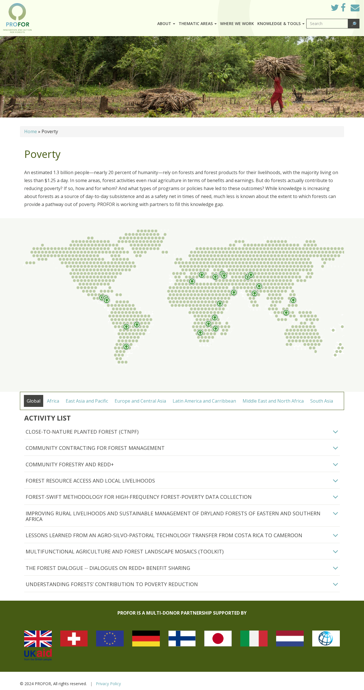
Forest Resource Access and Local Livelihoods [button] (90, 480)
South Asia (321, 401)
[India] (254, 293)
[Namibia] (200, 332)
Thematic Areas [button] (196, 23)
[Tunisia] (192, 281)
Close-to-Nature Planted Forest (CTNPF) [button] (82, 431)
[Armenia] (224, 275)
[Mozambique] (215, 328)
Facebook (347, 9)
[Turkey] (215, 276)
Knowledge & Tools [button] (279, 23)
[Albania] (201, 274)
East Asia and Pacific (87, 401)
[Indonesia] (286, 312)
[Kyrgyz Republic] (251, 274)
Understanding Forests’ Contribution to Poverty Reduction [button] (112, 584)
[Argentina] (126, 346)
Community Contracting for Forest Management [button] (95, 447)
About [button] (164, 23)
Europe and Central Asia (140, 401)
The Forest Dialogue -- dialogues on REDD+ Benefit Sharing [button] (108, 568)
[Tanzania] (214, 317)
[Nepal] (259, 286)
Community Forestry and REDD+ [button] (70, 464)
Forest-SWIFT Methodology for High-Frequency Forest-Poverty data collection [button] (139, 496)
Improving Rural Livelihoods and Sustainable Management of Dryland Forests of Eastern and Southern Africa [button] (173, 516)
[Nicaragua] (106, 300)
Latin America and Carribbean (204, 401)
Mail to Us (355, 7)
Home (30, 131)
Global (33, 401)
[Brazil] (136, 324)
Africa (53, 401)
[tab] (182, 432)
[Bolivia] (126, 326)
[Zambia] (208, 323)
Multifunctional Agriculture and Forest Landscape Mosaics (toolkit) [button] (125, 551)
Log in (318, 6)
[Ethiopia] (220, 303)
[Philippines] (293, 300)
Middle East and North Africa (273, 401)
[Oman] (233, 292)
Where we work (237, 23)
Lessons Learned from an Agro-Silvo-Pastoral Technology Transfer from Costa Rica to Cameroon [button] (164, 535)
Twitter (339, 9)
